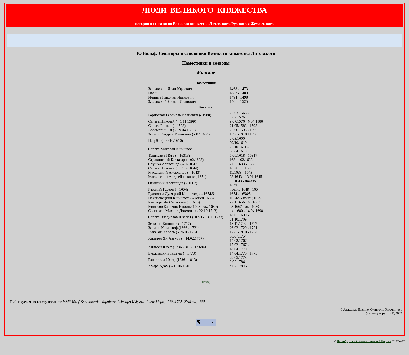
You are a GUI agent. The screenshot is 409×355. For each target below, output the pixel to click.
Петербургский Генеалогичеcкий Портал (364, 341)
